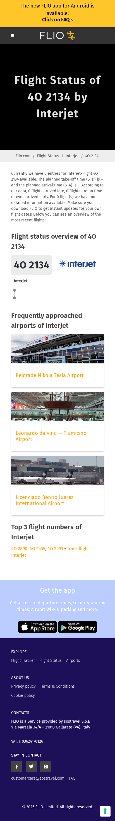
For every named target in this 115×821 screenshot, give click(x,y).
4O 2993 (55, 548)
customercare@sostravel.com (37, 778)
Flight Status (48, 156)
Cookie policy (23, 695)
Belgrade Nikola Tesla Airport (50, 375)
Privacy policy (23, 686)
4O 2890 (19, 548)
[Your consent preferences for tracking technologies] (105, 811)
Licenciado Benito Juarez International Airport (44, 500)
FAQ (72, 778)
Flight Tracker (23, 660)
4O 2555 (37, 548)
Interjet (72, 156)
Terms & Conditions (57, 686)
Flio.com (23, 156)
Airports (73, 660)
